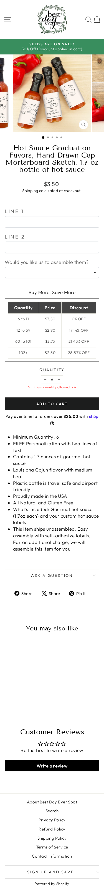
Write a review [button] (52, 766)
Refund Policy (52, 829)
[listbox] (52, 272)
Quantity (52, 369)
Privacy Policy (52, 819)
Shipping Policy (52, 838)
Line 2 (15, 237)
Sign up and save (50, 871)
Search (52, 810)
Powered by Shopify (52, 883)
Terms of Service (52, 847)
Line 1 (14, 211)
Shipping (30, 190)
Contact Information (52, 856)
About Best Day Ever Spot (52, 802)
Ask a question (52, 575)
